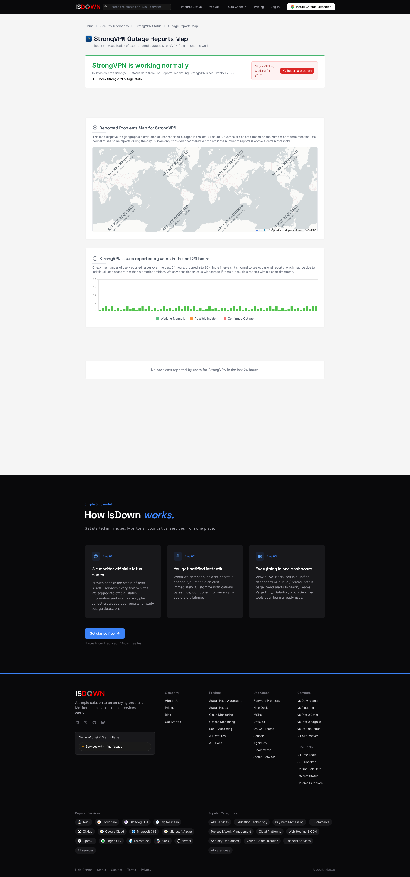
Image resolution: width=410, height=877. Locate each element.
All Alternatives (307, 736)
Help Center (83, 869)
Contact (116, 869)
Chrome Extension (310, 783)
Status (101, 869)
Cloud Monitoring (221, 714)
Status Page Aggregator (226, 700)
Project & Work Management (231, 831)
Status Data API (264, 757)
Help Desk (260, 707)
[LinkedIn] (77, 723)
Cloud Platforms (270, 831)
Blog (168, 714)
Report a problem (299, 70)
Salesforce (141, 841)
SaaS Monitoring (220, 729)
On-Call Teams (263, 729)
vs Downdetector (309, 700)
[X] (86, 723)
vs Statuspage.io (309, 722)
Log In (275, 7)
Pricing (259, 7)
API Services (220, 822)
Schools (258, 736)
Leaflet (262, 230)
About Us (171, 700)
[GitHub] (94, 723)
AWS (86, 822)
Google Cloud (114, 831)
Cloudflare (109, 822)
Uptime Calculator (309, 769)
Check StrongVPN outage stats (119, 79)
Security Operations (114, 26)
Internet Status (191, 7)
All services (86, 850)
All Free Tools (306, 755)
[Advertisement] (205, 102)
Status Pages (218, 707)
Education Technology (251, 822)
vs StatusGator (307, 714)
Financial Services (298, 841)
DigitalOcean (170, 822)
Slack (165, 841)
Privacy (146, 869)
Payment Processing (289, 822)
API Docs (215, 743)
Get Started (173, 722)
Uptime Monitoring (222, 722)
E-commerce (262, 750)
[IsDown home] (88, 6)
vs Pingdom (305, 707)
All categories (220, 850)
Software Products (266, 700)
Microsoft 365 (147, 831)
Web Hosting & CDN (303, 831)
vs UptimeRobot (308, 729)
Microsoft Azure (180, 831)
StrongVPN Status (148, 26)
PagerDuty (113, 841)
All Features (217, 736)
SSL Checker (306, 762)
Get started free (102, 633)
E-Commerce (320, 822)
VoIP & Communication (262, 841)
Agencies (259, 743)
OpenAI (88, 841)
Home (89, 26)
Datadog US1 (139, 822)
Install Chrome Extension (313, 7)
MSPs (257, 714)
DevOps (259, 722)
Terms (131, 869)
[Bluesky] (103, 723)
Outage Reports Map (183, 26)
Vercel (186, 841)
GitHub (87, 831)
